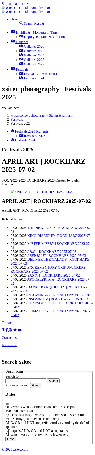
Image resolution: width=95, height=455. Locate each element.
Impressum (9, 345)
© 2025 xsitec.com (15, 449)
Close (10, 439)
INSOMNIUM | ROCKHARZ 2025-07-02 (57, 299)
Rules (35, 385)
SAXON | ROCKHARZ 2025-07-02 (53, 275)
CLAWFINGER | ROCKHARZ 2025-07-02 (59, 295)
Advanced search (17, 385)
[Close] (7, 404)
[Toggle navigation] (52, 12)
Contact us (9, 337)
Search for (12, 376)
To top (6, 322)
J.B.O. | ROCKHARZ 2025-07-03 (51, 251)
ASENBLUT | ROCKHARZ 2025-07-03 (56, 255)
